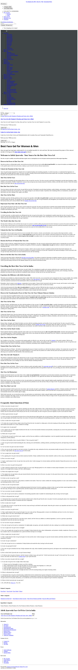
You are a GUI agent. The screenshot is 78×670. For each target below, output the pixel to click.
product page (22, 556)
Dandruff (9, 86)
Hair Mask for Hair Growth (19, 598)
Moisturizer (9, 37)
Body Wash (9, 68)
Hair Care (6, 51)
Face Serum (9, 36)
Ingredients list (7, 627)
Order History (7, 660)
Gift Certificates (7, 650)
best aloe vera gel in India (27, 257)
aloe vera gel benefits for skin (39, 225)
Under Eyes (6, 62)
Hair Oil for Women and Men (34, 598)
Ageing (8, 79)
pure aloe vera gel (48, 366)
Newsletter (6, 662)
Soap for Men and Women (48, 598)
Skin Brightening (11, 81)
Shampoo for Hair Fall (6, 598)
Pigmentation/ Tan (11, 85)
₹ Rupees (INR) (7, 6)
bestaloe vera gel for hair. (31, 200)
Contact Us (6, 641)
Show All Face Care (8, 49)
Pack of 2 (13, 582)
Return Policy (7, 631)
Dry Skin (9, 95)
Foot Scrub (9, 73)
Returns (5, 642)
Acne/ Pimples (10, 82)
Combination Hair (11, 103)
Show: (2, 114)
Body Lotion (10, 64)
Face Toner (9, 41)
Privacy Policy (7, 634)
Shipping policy (7, 632)
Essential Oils (7, 75)
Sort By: (3, 113)
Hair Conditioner (11, 53)
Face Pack (9, 42)
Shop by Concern (8, 78)
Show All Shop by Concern (10, 92)
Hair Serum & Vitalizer (12, 55)
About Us (6, 624)
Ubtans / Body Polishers (12, 71)
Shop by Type (7, 93)
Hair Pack (9, 58)
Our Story (6, 625)
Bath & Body (7, 63)
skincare (19, 283)
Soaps (8, 66)
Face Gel (9, 45)
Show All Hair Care (8, 59)
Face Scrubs (10, 40)
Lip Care (6, 60)
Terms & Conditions (8, 635)
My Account (7, 658)
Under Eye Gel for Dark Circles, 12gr (10, 132)
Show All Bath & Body (9, 74)
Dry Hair (9, 100)
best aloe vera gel (20, 152)
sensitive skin (46, 307)
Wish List (6, 661)
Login (8, 15)
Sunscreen (9, 44)
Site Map (6, 644)
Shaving (9, 70)
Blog (42, 1)
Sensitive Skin (10, 97)
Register (9, 14)
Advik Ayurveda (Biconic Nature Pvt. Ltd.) (17, 666)
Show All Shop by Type (9, 104)
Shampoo (9, 52)
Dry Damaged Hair (11, 89)
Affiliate (6, 651)
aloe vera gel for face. (20, 183)
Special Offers (7, 652)
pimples (53, 340)
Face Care (6, 33)
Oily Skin (9, 96)
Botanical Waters (8, 77)
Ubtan (20, 591)
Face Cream (9, 38)
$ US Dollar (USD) (8, 8)
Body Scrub (9, 67)
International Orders (48, 1)
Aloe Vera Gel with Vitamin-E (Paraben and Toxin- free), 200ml (17, 119)
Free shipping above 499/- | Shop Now (33, 1)
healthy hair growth (40, 324)
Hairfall (8, 88)
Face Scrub (9, 591)
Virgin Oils (9, 48)
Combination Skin (11, 99)
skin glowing (37, 279)
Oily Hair (9, 101)
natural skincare (51, 389)
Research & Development (10, 629)
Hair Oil (9, 56)
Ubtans (8, 47)
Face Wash (9, 34)
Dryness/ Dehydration (12, 84)
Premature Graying (11, 90)
